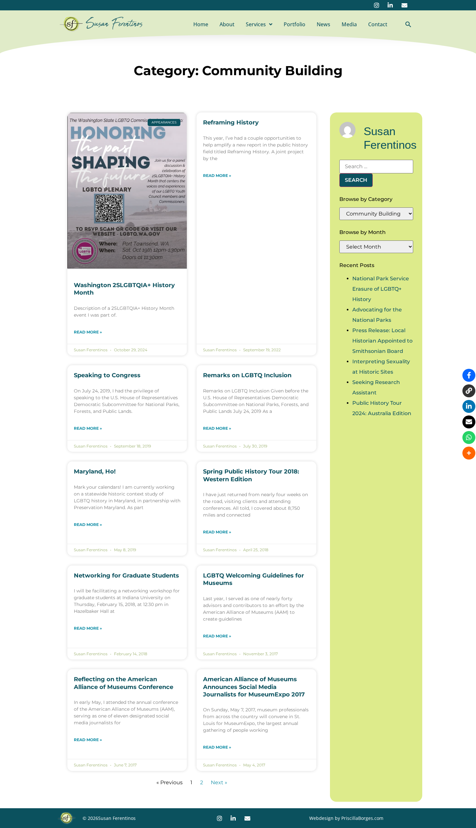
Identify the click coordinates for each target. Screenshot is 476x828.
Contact (377, 24)
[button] (408, 24)
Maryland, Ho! (95, 471)
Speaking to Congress (107, 375)
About (227, 24)
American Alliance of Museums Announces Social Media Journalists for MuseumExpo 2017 (254, 687)
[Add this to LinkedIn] (468, 406)
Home (200, 24)
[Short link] (468, 390)
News (323, 24)
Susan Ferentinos (114, 23)
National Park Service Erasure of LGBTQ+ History (380, 288)
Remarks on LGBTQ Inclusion (247, 375)
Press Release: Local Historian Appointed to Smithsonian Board (382, 340)
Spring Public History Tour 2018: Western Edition (251, 475)
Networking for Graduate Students (126, 575)
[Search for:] (376, 166)
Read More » (88, 332)
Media (349, 24)
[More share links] (468, 453)
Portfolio (294, 24)
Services (256, 24)
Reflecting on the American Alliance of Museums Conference (123, 683)
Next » (219, 782)
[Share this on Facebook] (468, 375)
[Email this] (468, 421)
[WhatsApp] (468, 437)
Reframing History (231, 122)
